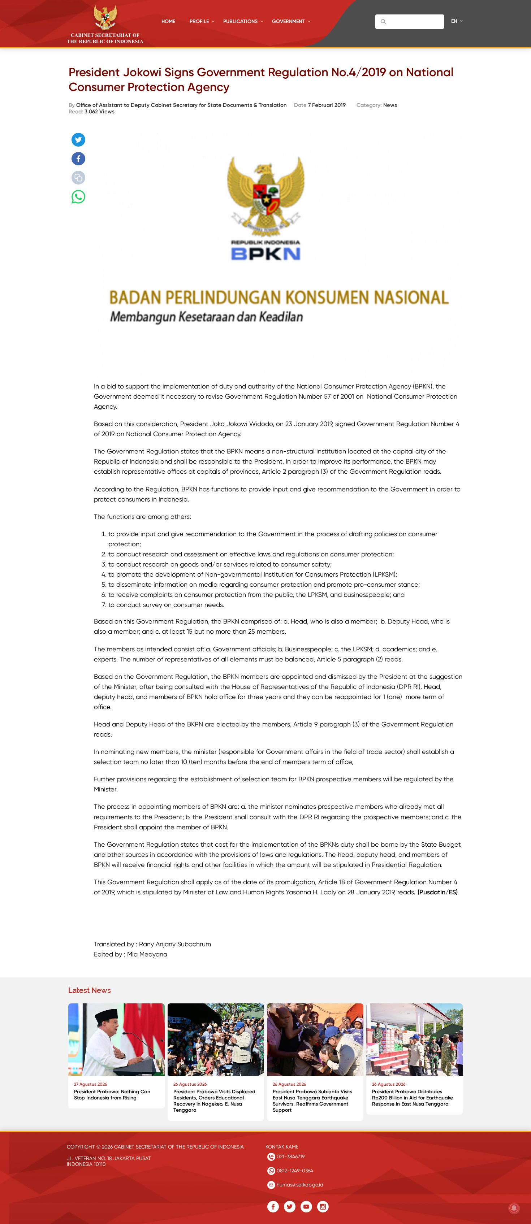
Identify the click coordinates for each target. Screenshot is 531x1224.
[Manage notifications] (514, 1208)
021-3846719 (290, 1156)
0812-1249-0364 (294, 1170)
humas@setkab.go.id (299, 1185)
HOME (168, 21)
